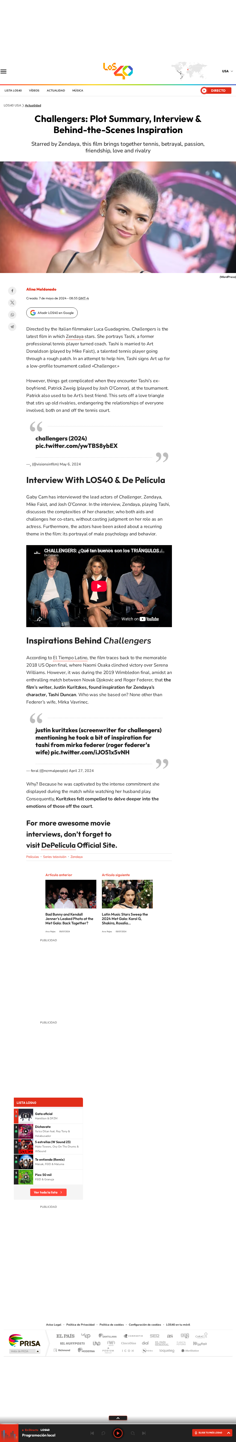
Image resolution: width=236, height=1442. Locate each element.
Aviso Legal (53, 1325)
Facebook (12, 291)
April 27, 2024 (81, 770)
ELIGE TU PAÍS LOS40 (210, 1432)
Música (77, 90)
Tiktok (132, 1297)
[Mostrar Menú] (6, 71)
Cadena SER (153, 1336)
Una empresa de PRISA (24, 1340)
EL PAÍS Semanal (162, 1342)
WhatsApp (12, 315)
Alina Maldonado (41, 289)
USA (225, 71)
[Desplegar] (118, 1418)
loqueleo (167, 1349)
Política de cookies (112, 1325)
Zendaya (75, 336)
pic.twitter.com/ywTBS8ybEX (76, 445)
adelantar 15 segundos (133, 1433)
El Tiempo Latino (70, 658)
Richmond (62, 1349)
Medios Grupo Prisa (24, 1351)
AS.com (168, 1336)
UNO (97, 1342)
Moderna (85, 1349)
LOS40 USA (118, 71)
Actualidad (56, 90)
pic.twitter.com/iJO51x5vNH (90, 752)
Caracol (200, 1336)
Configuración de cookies (145, 1325)
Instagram (122, 1297)
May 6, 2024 (70, 464)
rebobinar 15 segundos (103, 1433)
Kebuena (195, 1342)
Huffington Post (71, 1342)
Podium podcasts (108, 1349)
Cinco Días (128, 1342)
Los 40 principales (87, 1336)
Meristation (189, 1349)
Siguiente (144, 1433)
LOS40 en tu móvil (178, 1325)
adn (183, 1336)
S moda (147, 1349)
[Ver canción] (25, 1116)
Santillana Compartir (133, 1336)
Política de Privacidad (80, 1325)
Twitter (12, 303)
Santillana (109, 1336)
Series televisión (54, 857)
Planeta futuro (179, 1342)
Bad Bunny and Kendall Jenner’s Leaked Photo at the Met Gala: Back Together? (69, 918)
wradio (110, 1342)
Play (118, 1433)
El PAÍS (65, 1336)
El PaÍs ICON (127, 1349)
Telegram (12, 327)
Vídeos (34, 90)
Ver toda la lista (45, 1192)
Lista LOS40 (13, 90)
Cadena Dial (145, 1342)
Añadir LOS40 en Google (56, 313)
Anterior (92, 1433)
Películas (32, 857)
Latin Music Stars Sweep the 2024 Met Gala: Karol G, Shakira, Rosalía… (125, 918)
